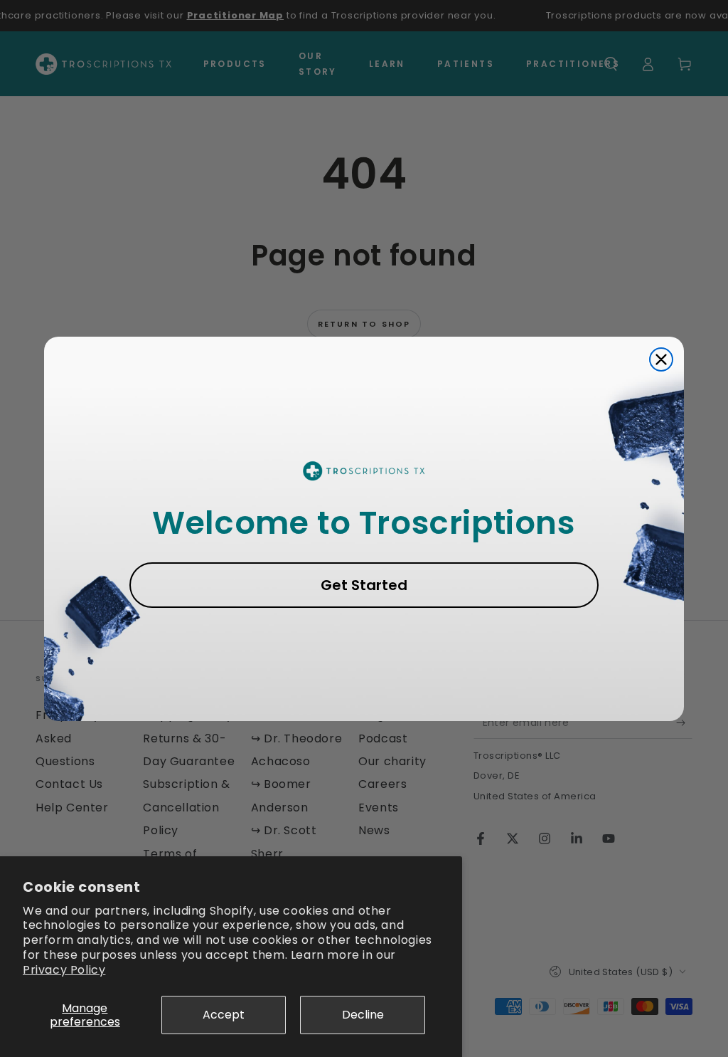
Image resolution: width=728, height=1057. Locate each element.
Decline (363, 1014)
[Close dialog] (661, 359)
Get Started (364, 585)
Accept (224, 1014)
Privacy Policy (64, 970)
